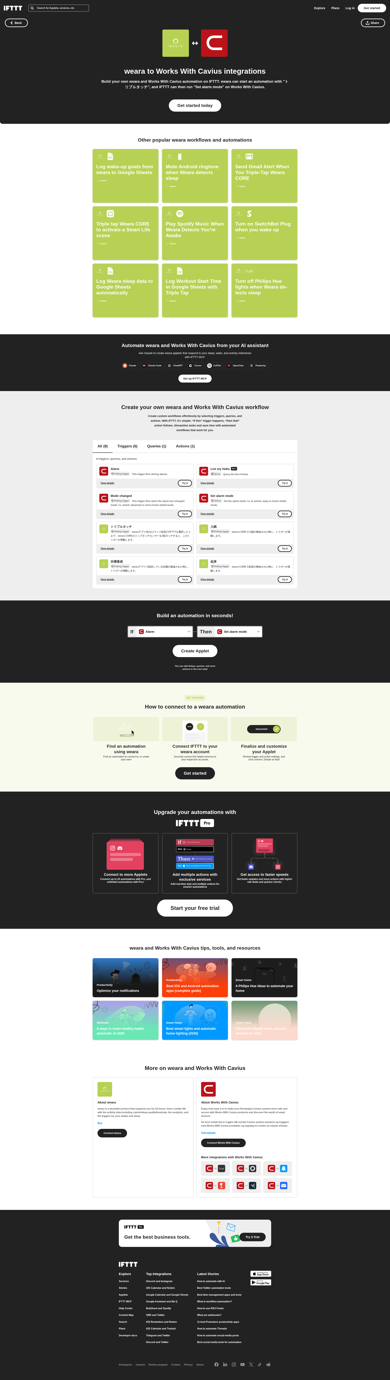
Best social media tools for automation (219, 1342)
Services (124, 1281)
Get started (372, 8)
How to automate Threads (212, 1328)
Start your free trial (195, 908)
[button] (195, 773)
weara (134, 71)
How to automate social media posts (218, 1335)
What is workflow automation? (214, 1301)
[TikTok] (259, 1364)
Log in (350, 8)
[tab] (103, 446)
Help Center (126, 1308)
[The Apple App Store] (260, 1274)
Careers (140, 1364)
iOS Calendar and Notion (160, 1288)
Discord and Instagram (159, 1281)
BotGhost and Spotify (158, 1308)
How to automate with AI (211, 1281)
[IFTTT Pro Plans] (234, 469)
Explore (319, 8)
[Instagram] (234, 1364)
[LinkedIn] (225, 1364)
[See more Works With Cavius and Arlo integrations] (246, 1185)
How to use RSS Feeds (210, 1308)
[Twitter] (251, 1364)
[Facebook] (216, 1364)
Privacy (188, 1364)
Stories (123, 1288)
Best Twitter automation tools (214, 1288)
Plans (335, 8)
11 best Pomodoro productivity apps (218, 1322)
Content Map (126, 1315)
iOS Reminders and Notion (161, 1322)
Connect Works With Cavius (223, 1143)
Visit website (208, 1132)
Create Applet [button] (195, 651)
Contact (175, 1364)
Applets (123, 1295)
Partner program (158, 1364)
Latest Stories (208, 1274)
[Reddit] (268, 1364)
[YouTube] (242, 1364)
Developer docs (128, 1335)
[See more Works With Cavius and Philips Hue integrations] (215, 1168)
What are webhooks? (209, 1315)
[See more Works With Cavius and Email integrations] (277, 1185)
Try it (185, 483)
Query (217, 474)
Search (123, 1322)
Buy (100, 1123)
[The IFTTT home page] (13, 8)
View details (107, 483)
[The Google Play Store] (260, 1283)
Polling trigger (121, 474)
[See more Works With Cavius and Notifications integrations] (277, 1168)
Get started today (195, 105)
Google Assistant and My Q (161, 1301)
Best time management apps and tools (219, 1295)
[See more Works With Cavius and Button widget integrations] (215, 1185)
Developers (125, 1364)
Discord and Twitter (157, 1342)
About (200, 1364)
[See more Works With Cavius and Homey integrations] (246, 1168)
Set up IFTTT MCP (195, 378)
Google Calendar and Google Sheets (167, 1295)
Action (217, 500)
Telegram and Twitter (158, 1335)
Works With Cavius (189, 71)
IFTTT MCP (125, 1301)
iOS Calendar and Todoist (161, 1328)
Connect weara (112, 1133)
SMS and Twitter (155, 1315)
